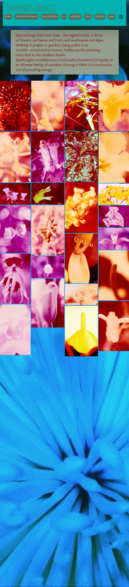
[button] (27, 16)
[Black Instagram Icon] (121, 17)
